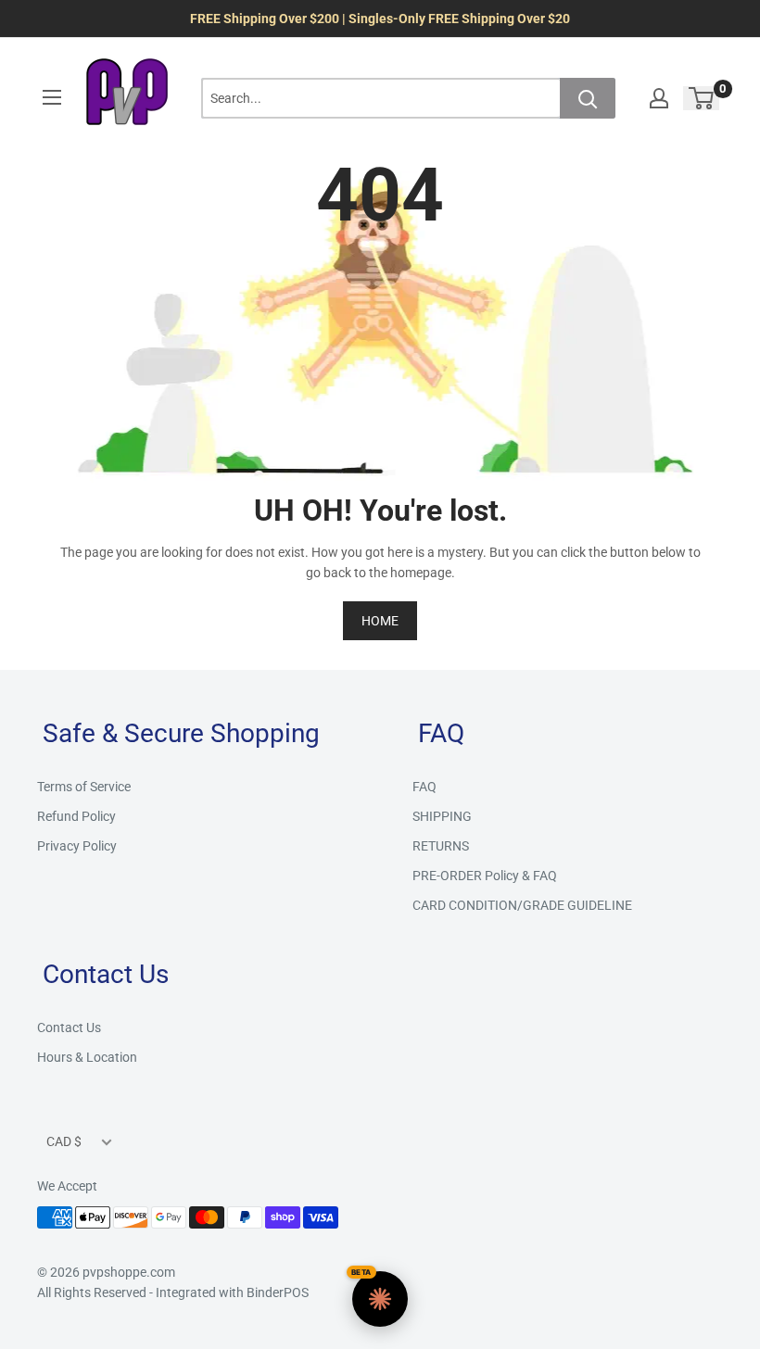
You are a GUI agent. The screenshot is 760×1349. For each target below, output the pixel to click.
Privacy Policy (77, 845)
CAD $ (64, 1141)
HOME (380, 620)
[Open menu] (52, 97)
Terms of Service (84, 786)
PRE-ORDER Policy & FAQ (484, 875)
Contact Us (69, 1027)
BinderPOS (278, 1292)
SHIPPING (442, 816)
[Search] (587, 98)
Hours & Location (87, 1057)
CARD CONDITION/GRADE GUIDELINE (522, 905)
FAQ (424, 786)
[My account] (659, 98)
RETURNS (440, 845)
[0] (702, 98)
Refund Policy (76, 816)
